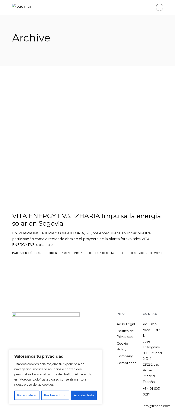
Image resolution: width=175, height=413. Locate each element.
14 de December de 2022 (141, 252)
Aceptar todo (84, 395)
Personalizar (26, 395)
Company (125, 356)
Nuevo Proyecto (77, 252)
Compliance (127, 363)
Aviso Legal (126, 324)
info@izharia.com (157, 406)
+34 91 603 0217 (151, 391)
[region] (55, 376)
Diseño (54, 252)
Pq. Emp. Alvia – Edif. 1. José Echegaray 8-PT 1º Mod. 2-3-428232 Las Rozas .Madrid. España (152, 353)
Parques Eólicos (27, 252)
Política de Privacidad (125, 334)
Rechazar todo (55, 395)
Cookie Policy (122, 346)
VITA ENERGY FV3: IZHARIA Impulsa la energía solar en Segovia (86, 219)
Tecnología (103, 252)
